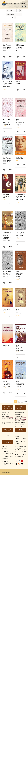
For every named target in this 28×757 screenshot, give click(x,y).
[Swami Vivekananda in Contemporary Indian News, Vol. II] (7, 145)
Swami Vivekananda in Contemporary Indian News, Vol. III (20, 122)
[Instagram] (16, 461)
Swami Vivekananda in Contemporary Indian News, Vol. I (7, 47)
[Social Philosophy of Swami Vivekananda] (20, 333)
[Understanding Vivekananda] (7, 297)
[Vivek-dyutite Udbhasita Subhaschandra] (7, 183)
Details (11, 56)
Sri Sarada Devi (5, 414)
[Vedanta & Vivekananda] (7, 333)
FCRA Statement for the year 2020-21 (7, 447)
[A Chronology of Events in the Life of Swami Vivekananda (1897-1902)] (20, 183)
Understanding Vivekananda (7, 310)
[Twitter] (16, 464)
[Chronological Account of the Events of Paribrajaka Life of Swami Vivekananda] (7, 220)
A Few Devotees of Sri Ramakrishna (7, 423)
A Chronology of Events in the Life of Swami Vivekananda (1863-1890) (7, 85)
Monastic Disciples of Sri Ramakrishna (7, 419)
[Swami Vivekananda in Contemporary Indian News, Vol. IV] (20, 32)
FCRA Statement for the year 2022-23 (7, 454)
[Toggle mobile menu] (25, 6)
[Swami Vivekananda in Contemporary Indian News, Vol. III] (20, 107)
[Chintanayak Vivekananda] (20, 145)
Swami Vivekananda (6, 416)
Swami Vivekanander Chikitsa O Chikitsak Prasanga (19, 275)
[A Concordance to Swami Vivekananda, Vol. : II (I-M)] (20, 220)
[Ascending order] (20, 10)
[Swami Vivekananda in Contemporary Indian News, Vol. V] (20, 369)
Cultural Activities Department (18, 415)
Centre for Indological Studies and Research (19, 413)
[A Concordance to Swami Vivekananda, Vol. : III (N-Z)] (7, 107)
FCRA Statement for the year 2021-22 (7, 451)
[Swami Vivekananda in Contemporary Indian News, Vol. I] (7, 32)
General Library (18, 418)
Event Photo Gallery (6, 437)
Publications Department (20, 422)
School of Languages (19, 424)
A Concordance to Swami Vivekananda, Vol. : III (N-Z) (7, 122)
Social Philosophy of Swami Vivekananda (19, 348)
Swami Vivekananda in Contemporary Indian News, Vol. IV (20, 47)
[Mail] (22, 464)
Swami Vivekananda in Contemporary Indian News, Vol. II (7, 160)
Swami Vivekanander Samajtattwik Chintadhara (6, 384)
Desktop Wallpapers (6, 435)
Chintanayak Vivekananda (19, 157)
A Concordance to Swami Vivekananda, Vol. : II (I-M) (20, 235)
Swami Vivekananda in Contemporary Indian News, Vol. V (20, 385)
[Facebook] (19, 461)
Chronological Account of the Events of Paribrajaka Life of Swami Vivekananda (7, 236)
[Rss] (19, 464)
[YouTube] (22, 461)
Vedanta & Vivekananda (6, 346)
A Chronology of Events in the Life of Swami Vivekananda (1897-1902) (20, 198)
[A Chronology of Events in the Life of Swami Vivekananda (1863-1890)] (7, 70)
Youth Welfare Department (20, 426)
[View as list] (15, 17)
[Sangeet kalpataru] (20, 70)
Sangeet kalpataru (18, 82)
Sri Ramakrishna (5, 412)
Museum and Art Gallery (20, 420)
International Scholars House (19, 417)
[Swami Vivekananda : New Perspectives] (20, 297)
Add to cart (5, 57)
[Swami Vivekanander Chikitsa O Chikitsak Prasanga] (20, 260)
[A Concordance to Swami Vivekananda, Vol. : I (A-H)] (7, 260)
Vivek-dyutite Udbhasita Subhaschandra (7, 196)
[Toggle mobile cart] (22, 6)
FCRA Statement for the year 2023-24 (7, 457)
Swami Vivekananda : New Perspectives (19, 311)
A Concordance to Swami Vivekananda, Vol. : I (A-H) (7, 274)
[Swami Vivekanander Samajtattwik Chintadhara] (7, 369)
